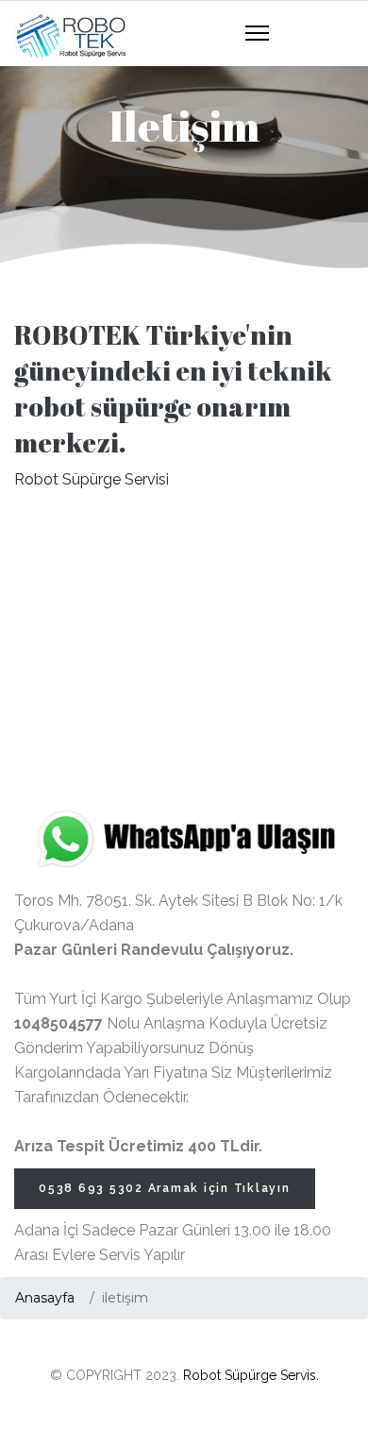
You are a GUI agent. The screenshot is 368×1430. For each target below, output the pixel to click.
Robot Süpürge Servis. (251, 1375)
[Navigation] (257, 34)
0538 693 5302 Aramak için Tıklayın (165, 1188)
